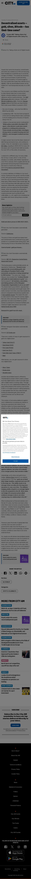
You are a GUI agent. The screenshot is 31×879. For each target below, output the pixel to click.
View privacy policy (11, 439)
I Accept (15, 461)
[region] (15, 439)
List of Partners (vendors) (9, 452)
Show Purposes (15, 456)
